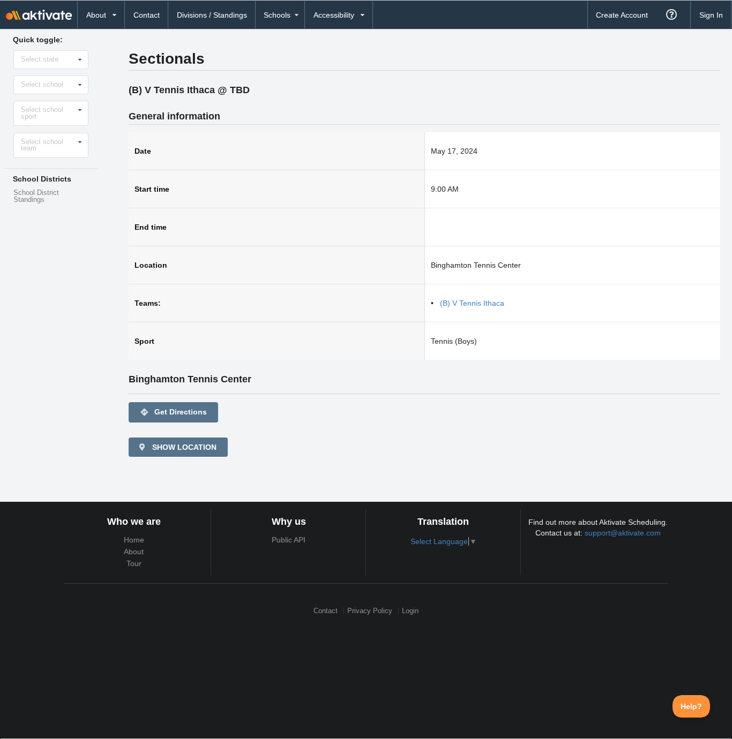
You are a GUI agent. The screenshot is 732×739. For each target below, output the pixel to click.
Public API (288, 540)
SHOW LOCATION (183, 447)
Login (410, 610)
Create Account (622, 15)
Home (134, 540)
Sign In (711, 15)
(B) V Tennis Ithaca (472, 303)
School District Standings (36, 196)
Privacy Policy (369, 610)
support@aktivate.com (623, 533)
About (134, 551)
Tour (133, 563)
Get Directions (173, 412)
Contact (146, 15)
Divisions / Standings (212, 15)
